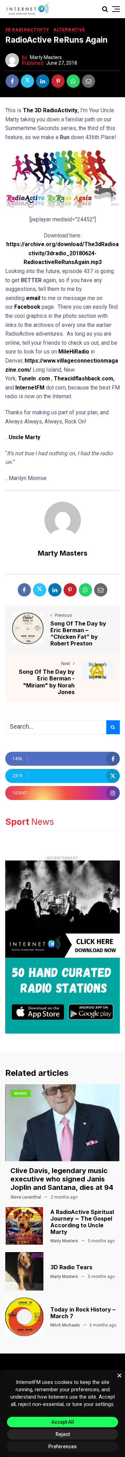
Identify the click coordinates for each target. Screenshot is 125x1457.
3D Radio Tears (71, 1267)
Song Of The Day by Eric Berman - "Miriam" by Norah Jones (47, 681)
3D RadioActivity (27, 29)
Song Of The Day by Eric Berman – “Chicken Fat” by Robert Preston (78, 633)
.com (43, 378)
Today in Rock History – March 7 (82, 1313)
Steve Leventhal (25, 1197)
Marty (32, 437)
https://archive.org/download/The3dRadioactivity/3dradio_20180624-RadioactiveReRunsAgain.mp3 (62, 253)
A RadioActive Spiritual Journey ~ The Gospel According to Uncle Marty (82, 1222)
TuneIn (27, 378)
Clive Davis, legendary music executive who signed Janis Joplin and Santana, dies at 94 (61, 1179)
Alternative (69, 29)
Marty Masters (46, 57)
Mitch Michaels (65, 1325)
